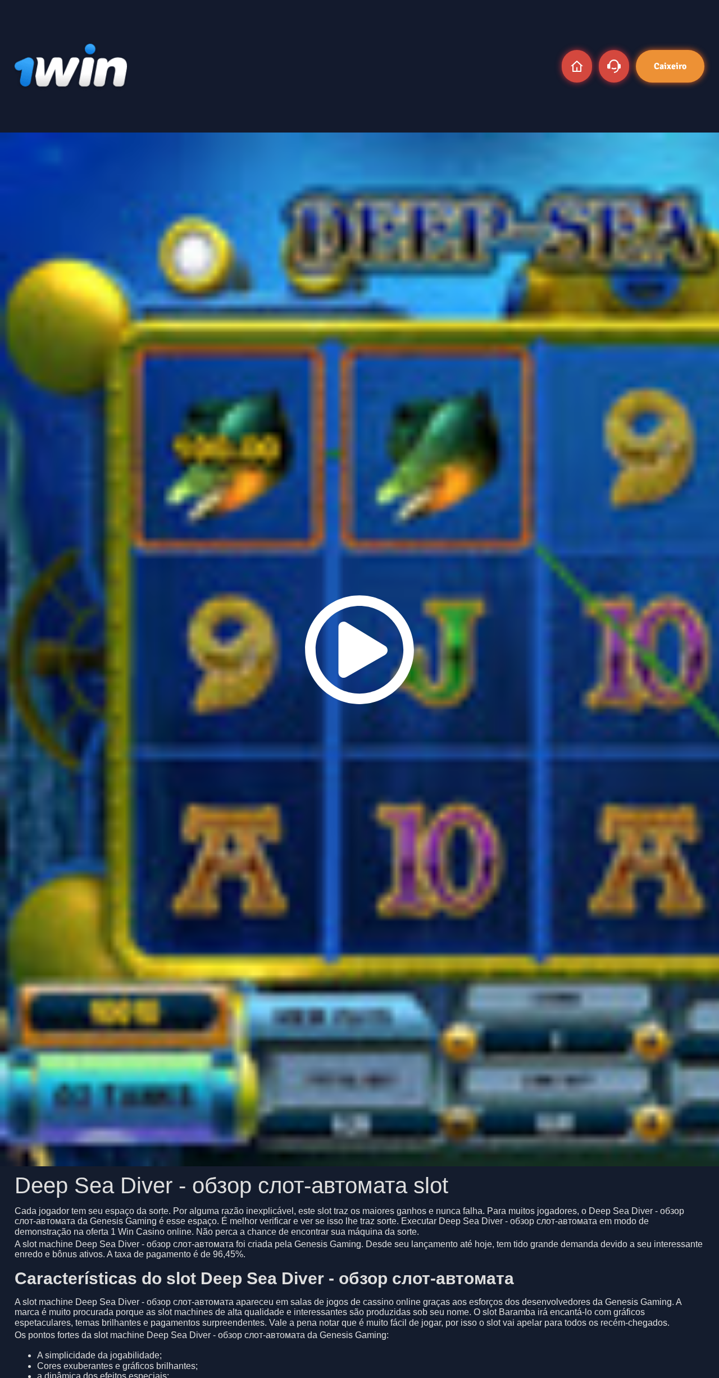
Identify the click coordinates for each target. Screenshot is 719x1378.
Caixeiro (670, 66)
